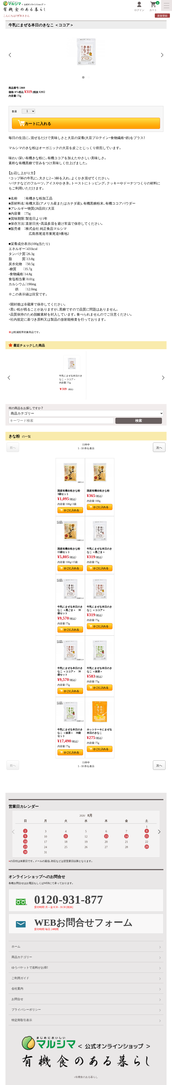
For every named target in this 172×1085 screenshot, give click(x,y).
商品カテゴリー (22, 957)
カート (153, 6)
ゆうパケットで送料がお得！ (30, 967)
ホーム (16, 946)
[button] (159, 832)
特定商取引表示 (22, 1020)
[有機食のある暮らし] (40, 6)
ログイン (139, 10)
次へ (159, 447)
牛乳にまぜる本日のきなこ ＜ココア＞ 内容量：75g (70, 382)
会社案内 (17, 988)
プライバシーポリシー (26, 1009)
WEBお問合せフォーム (83, 923)
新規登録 (162, 15)
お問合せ (17, 999)
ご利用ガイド (20, 978)
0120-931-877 (68, 899)
